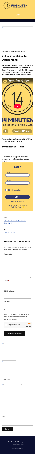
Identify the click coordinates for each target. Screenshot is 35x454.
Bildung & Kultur (15, 51)
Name (6, 281)
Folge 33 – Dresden (10, 232)
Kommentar (8, 254)
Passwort (9, 180)
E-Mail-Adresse (9, 291)
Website (7, 301)
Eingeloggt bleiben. (14, 190)
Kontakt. (17, 441)
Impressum (24, 441)
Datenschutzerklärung (18, 444)
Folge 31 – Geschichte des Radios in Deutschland (15, 222)
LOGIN (17, 197)
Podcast (23, 51)
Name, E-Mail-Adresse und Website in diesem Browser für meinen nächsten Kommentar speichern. (16, 316)
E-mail (8, 172)
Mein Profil (11, 441)
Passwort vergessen (17, 201)
